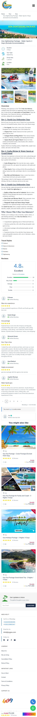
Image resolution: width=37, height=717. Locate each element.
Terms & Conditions (6, 681)
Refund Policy (5, 663)
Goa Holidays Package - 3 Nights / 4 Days (16, 537)
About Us (4, 651)
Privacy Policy (5, 685)
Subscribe (30, 605)
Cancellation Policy (6, 659)
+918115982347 (9, 624)
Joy (9, 415)
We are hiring (5, 655)
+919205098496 (9, 622)
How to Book (5, 673)
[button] (31, 85)
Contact (3, 677)
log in (10, 409)
